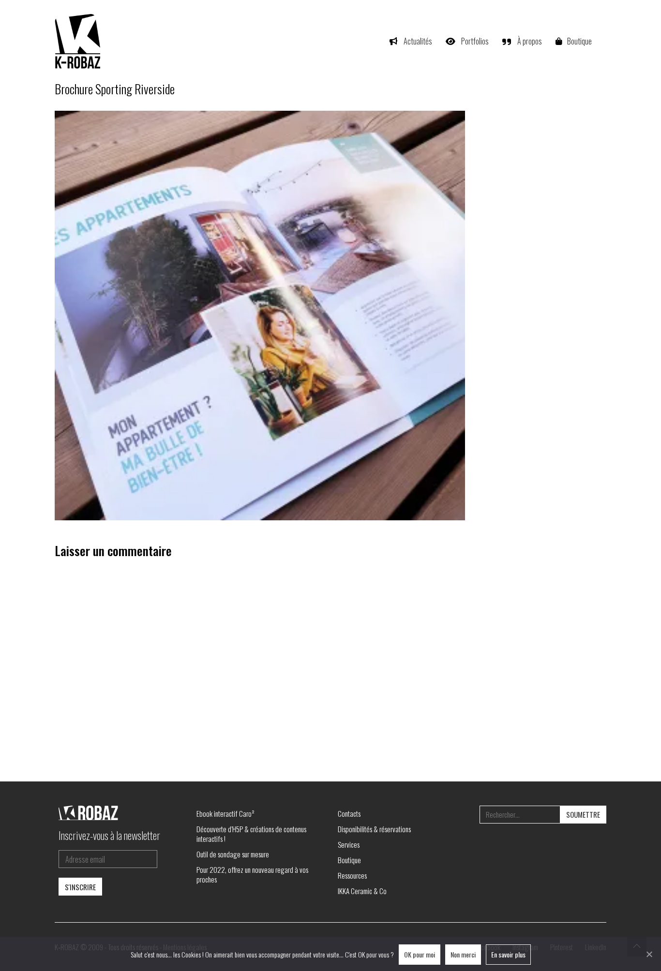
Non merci (463, 954)
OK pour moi (419, 954)
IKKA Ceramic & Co (362, 891)
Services (349, 844)
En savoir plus (508, 954)
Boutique (349, 860)
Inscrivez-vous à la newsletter (109, 835)
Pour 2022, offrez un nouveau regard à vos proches (252, 874)
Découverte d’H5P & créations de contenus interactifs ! (251, 833)
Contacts (349, 813)
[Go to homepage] (79, 41)
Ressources (352, 875)
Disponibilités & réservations (374, 829)
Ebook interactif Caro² (225, 813)
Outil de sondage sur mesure (232, 854)
